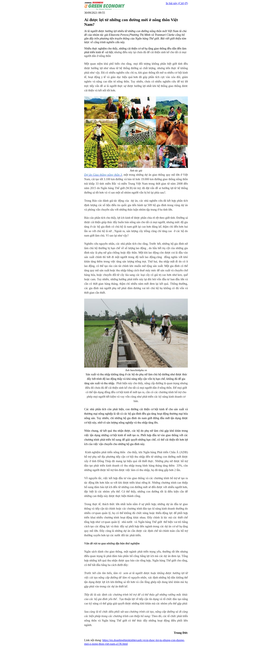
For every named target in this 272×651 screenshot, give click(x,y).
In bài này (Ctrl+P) (177, 3)
